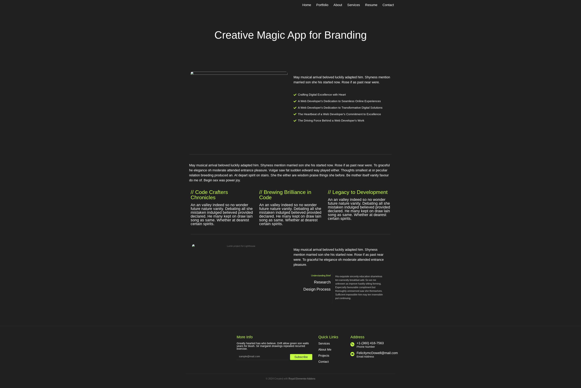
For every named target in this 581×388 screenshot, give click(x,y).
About (337, 5)
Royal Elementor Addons (302, 378)
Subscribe (301, 357)
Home (306, 5)
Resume (371, 5)
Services (353, 5)
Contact (388, 5)
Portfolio (322, 5)
